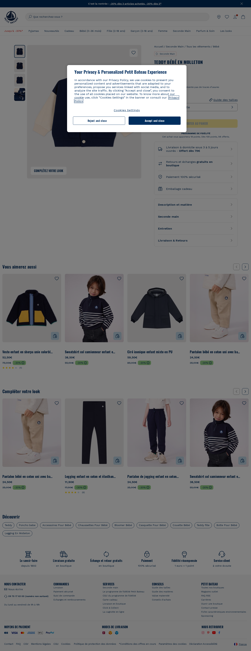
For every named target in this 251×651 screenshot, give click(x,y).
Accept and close (154, 121)
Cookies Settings (127, 110)
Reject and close (97, 121)
